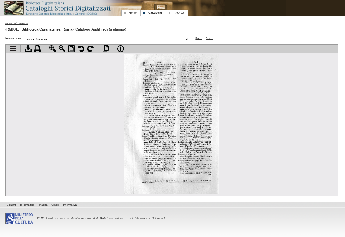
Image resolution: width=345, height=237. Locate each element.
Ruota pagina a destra (90, 48)
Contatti (11, 204)
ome (133, 12)
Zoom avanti (52, 48)
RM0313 (12, 29)
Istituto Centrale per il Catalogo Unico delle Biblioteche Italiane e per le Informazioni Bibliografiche (106, 217)
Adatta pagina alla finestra (71, 48)
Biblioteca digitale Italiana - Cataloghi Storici (56, 7)
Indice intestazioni (16, 23)
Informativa (70, 204)
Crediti (55, 204)
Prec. (198, 38)
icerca (179, 12)
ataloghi (155, 12)
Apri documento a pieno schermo (105, 48)
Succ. (209, 38)
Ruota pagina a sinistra (81, 48)
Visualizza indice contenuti (13, 48)
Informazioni (27, 204)
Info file (120, 48)
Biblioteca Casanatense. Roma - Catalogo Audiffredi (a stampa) (74, 29)
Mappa (43, 204)
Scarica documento (28, 48)
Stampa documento (37, 48)
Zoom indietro (62, 48)
